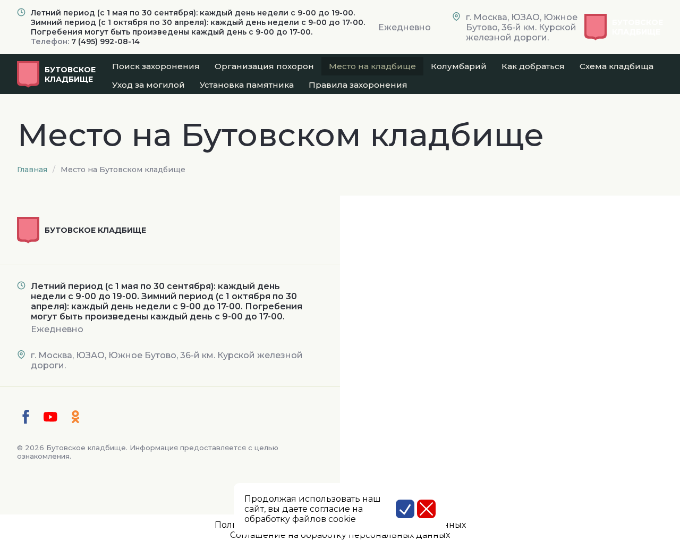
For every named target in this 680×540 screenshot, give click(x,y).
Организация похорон (264, 66)
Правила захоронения (358, 85)
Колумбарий (459, 66)
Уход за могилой (148, 85)
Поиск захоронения (156, 66)
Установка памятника (247, 85)
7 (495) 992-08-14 (105, 41)
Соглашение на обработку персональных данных (340, 535)
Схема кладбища (616, 66)
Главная (32, 169)
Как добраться (533, 66)
